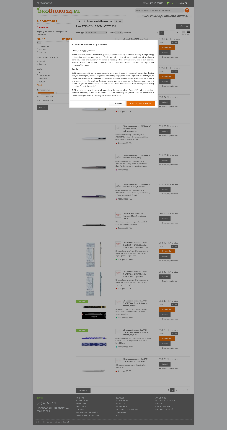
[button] (117, 103)
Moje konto (157, 3)
